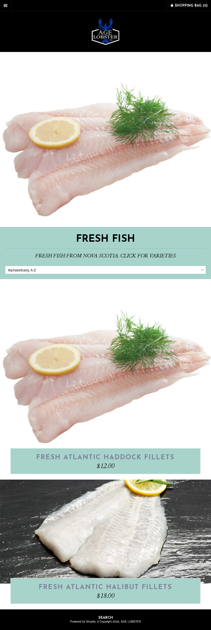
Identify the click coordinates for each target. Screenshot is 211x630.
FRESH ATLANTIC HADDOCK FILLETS (105, 457)
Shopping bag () (191, 5)
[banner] (105, 31)
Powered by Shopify (82, 621)
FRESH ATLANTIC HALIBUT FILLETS (105, 587)
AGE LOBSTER (131, 621)
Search (105, 618)
